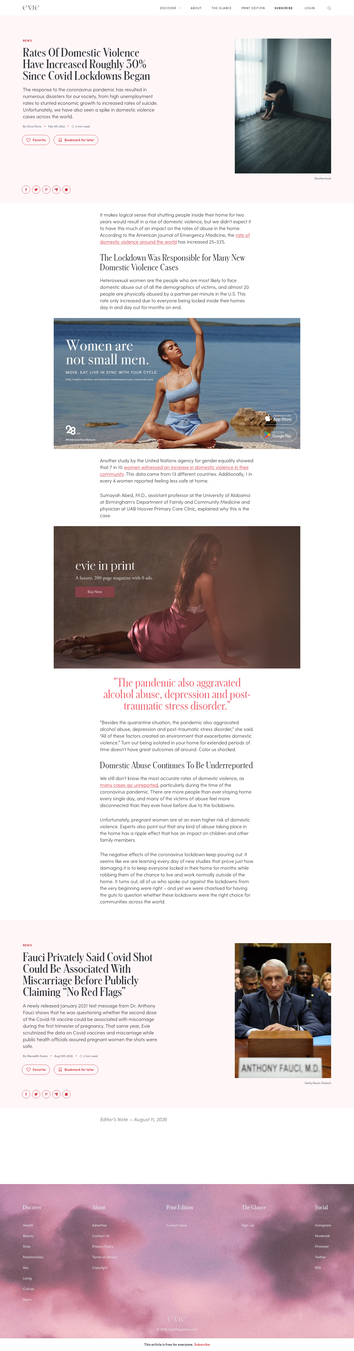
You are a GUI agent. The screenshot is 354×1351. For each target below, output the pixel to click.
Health (28, 1225)
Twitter (320, 1257)
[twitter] (36, 189)
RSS (318, 1267)
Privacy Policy (102, 1246)
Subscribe (202, 1344)
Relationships (33, 1257)
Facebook (322, 1235)
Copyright (100, 1267)
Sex (25, 1267)
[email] (56, 189)
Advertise (99, 1225)
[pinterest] (46, 189)
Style (26, 1246)
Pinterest (322, 1246)
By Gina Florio (32, 126)
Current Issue (176, 1225)
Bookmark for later (79, 139)
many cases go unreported (129, 784)
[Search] (327, 7)
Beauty (28, 1235)
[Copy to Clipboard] (66, 189)
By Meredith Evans (35, 1056)
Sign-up (248, 1225)
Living (27, 1278)
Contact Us (100, 1235)
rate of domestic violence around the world (175, 238)
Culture (28, 1288)
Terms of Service (105, 1257)
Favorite (39, 139)
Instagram (323, 1225)
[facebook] (26, 189)
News (27, 1299)
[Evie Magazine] (31, 8)
